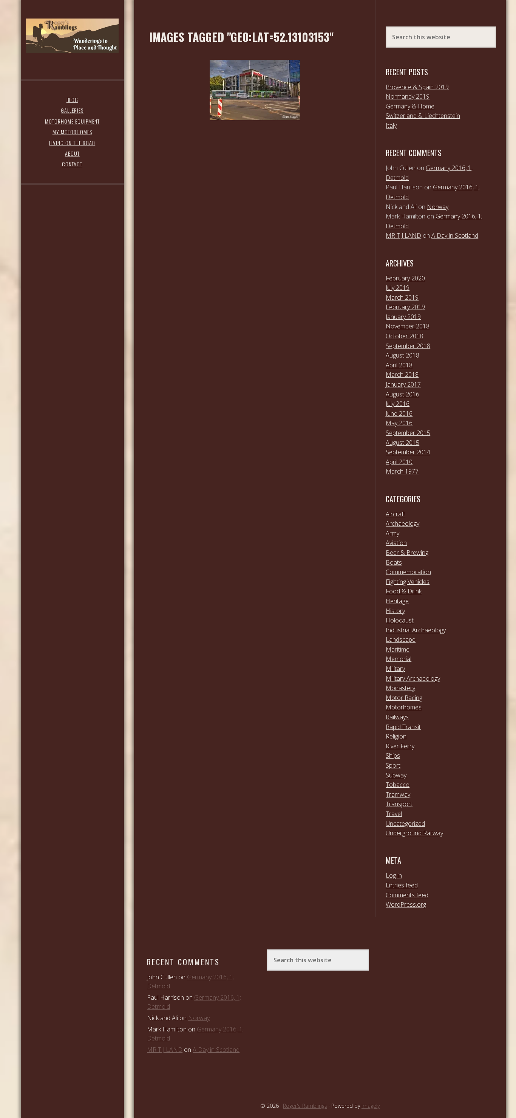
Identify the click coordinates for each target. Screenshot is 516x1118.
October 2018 (404, 336)
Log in (394, 875)
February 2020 (405, 278)
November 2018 (407, 326)
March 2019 (402, 297)
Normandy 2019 (407, 96)
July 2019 (397, 287)
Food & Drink (404, 591)
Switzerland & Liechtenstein (423, 115)
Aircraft (395, 514)
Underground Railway (414, 833)
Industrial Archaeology (416, 630)
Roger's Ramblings (72, 36)
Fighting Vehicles (407, 582)
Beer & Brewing (407, 552)
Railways (397, 717)
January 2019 (403, 317)
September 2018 (408, 346)
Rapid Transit (403, 727)
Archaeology (402, 523)
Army (392, 533)
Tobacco (397, 784)
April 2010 (399, 462)
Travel (394, 814)
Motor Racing (404, 698)
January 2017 (403, 384)
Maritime (397, 649)
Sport (393, 765)
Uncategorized (405, 823)
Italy (391, 125)
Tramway (398, 794)
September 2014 (408, 452)
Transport (399, 804)
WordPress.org (406, 904)
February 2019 (405, 307)
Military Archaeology (413, 678)
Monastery (400, 688)
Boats (394, 562)
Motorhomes (404, 707)
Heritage (397, 601)
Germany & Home (410, 106)
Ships (393, 755)
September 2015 (408, 433)
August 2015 (402, 442)
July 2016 (397, 404)
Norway (437, 207)
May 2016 (399, 423)
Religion (396, 736)
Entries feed (402, 885)
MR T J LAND (403, 235)
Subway (396, 775)
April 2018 (399, 365)
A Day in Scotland (454, 235)
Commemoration (408, 572)
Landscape (401, 639)
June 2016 (399, 413)
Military (395, 668)
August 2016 (402, 394)
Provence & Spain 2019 (417, 87)
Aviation (396, 543)
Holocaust (400, 620)
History (395, 611)
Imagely (371, 1105)
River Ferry (400, 746)
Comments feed (407, 895)
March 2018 (402, 374)
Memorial (398, 659)
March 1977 (402, 471)
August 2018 (402, 355)
